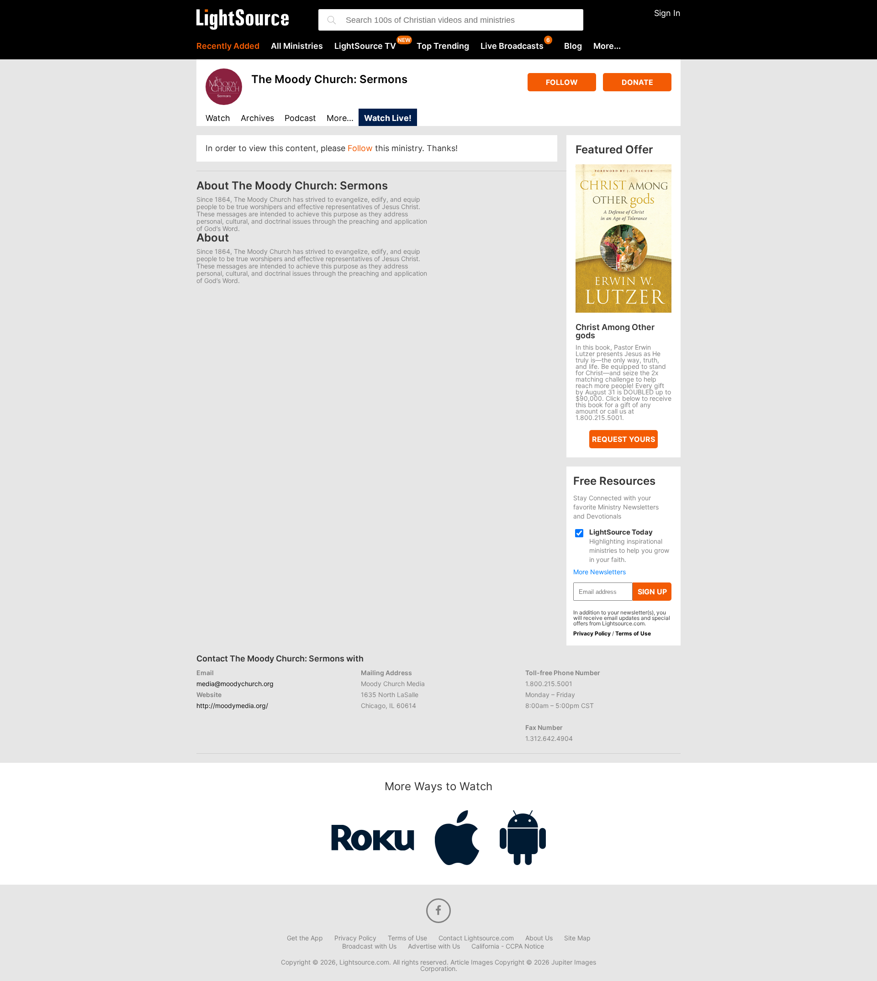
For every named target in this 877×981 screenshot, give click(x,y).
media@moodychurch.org (235, 683)
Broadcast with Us (369, 946)
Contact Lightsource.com (476, 938)
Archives (257, 118)
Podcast (300, 118)
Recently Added (227, 46)
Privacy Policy (592, 633)
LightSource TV (365, 46)
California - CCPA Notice (507, 946)
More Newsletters (599, 572)
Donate (637, 82)
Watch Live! (388, 118)
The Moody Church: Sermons (329, 79)
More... (607, 46)
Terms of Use (633, 633)
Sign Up (652, 591)
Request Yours (623, 439)
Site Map (577, 938)
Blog (573, 46)
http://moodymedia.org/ (232, 705)
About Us (539, 938)
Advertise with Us (434, 946)
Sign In (667, 13)
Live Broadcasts (512, 46)
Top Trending (443, 46)
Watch (218, 118)
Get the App (305, 938)
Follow (562, 82)
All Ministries (297, 46)
